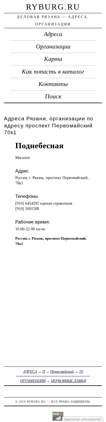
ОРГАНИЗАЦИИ (33, 381)
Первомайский (62, 371)
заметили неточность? (82, 419)
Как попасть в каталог (53, 71)
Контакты (53, 84)
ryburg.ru (53, 6)
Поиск (53, 96)
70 (81, 371)
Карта (53, 59)
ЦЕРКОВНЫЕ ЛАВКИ (68, 381)
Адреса (53, 34)
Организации (53, 46)
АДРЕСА (30, 371)
